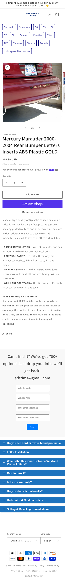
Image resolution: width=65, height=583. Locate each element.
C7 (5, 35)
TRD (6, 43)
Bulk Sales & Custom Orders (23, 500)
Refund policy (53, 565)
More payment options (32, 212)
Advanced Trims (19, 565)
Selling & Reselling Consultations (26, 509)
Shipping (6, 164)
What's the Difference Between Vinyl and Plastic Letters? (30, 463)
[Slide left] (25, 128)
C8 (13, 35)
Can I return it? (14, 473)
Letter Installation (16, 452)
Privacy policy (17, 571)
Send (32, 427)
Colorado (9, 27)
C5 (44, 27)
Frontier (37, 35)
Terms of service (33, 571)
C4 (36, 27)
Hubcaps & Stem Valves (17, 51)
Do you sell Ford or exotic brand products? (32, 443)
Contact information (34, 576)
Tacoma (17, 43)
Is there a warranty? (17, 482)
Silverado (24, 27)
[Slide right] (40, 128)
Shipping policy (50, 571)
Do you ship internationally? (23, 491)
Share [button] (9, 333)
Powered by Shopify (35, 565)
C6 (51, 27)
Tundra (31, 43)
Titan (50, 35)
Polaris (44, 43)
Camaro (24, 35)
